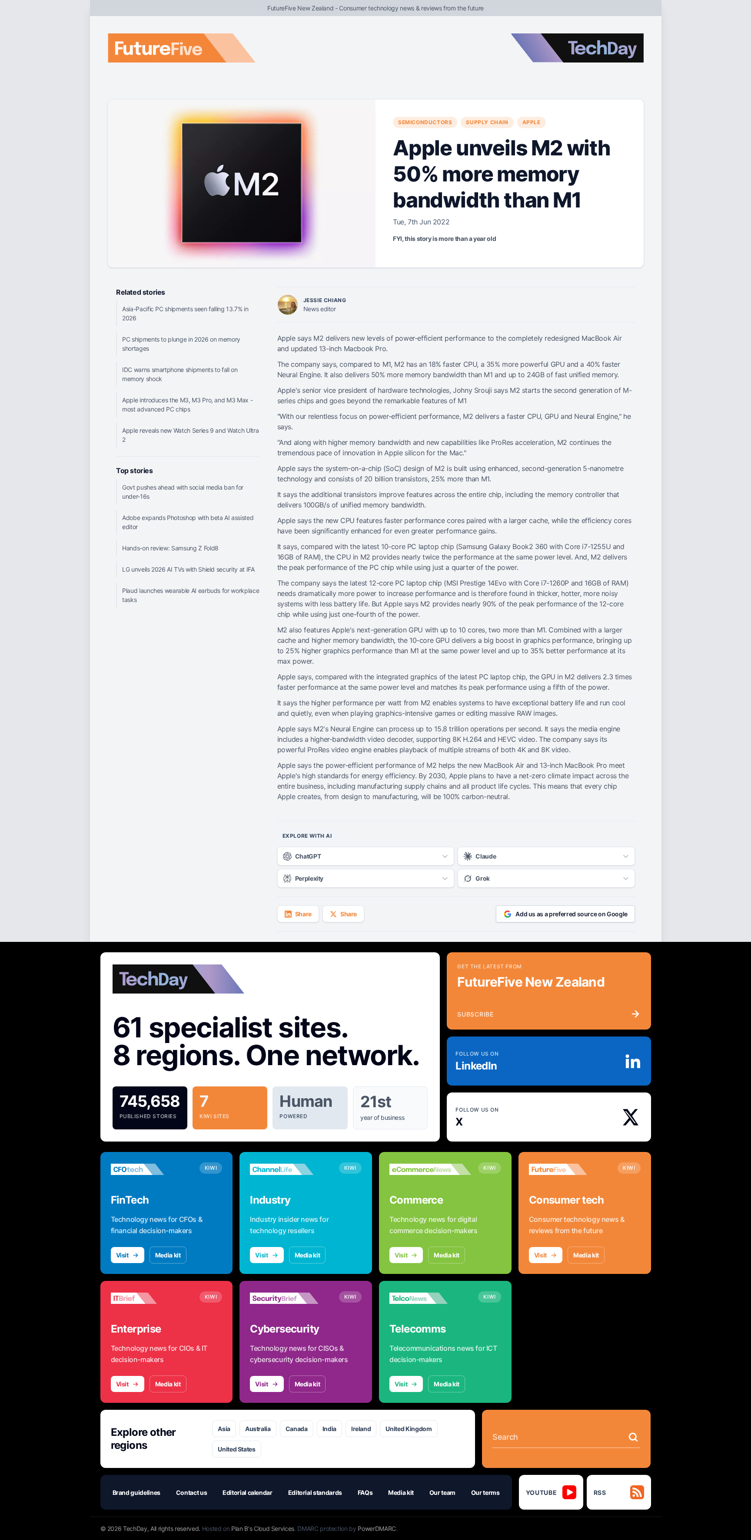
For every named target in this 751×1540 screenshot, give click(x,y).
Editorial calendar (247, 1492)
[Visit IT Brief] (152, 1298)
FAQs (365, 1492)
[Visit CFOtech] (152, 1169)
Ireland (361, 1428)
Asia (224, 1428)
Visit (122, 1255)
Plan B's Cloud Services (262, 1528)
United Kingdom (408, 1428)
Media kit (168, 1255)
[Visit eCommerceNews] (430, 1169)
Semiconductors (425, 122)
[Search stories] (633, 1437)
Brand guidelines (136, 1492)
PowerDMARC (377, 1528)
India (329, 1428)
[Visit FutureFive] (570, 1169)
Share (303, 914)
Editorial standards (315, 1492)
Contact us (191, 1492)
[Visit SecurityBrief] (291, 1298)
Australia (258, 1428)
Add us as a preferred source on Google (571, 914)
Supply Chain (487, 122)
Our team (442, 1492)
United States (236, 1449)
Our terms (485, 1492)
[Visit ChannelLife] (291, 1169)
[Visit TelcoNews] (430, 1298)
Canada (297, 1428)
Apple (531, 122)
